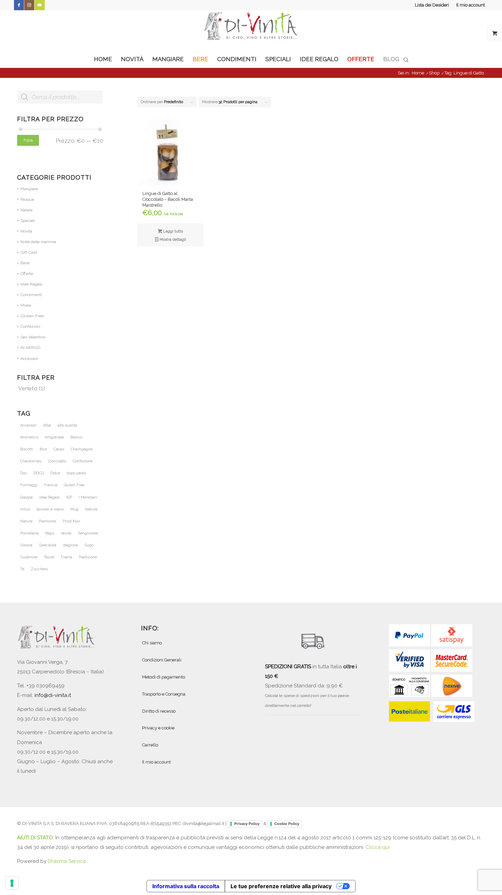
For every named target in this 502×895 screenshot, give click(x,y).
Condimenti (31, 294)
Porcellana (29, 533)
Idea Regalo (49, 497)
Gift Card (28, 252)
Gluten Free (74, 485)
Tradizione (88, 557)
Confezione (83, 461)
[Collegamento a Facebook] (19, 5)
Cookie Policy (286, 823)
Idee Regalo (31, 284)
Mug (74, 509)
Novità (26, 231)
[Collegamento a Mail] (39, 5)
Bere (24, 263)
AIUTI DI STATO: (36, 838)
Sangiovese (88, 533)
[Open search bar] (406, 59)
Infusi (25, 509)
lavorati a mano (50, 509)
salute (66, 533)
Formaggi (29, 485)
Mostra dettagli (172, 239)
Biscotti (26, 449)
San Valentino (32, 337)
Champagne (82, 449)
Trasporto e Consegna (163, 694)
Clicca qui (377, 847)
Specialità (47, 545)
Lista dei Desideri (432, 5)
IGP (69, 497)
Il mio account (470, 5)
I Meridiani (88, 497)
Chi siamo (152, 642)
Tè (22, 569)
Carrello (150, 744)
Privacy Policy (247, 823)
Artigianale (54, 437)
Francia (50, 485)
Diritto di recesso (159, 711)
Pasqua (27, 199)
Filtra (28, 140)
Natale (26, 210)
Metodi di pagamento (163, 677)
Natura (91, 509)
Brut (43, 449)
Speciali (27, 220)
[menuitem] (432, 5)
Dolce (55, 473)
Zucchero (39, 569)
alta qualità (67, 425)
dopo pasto (76, 473)
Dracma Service (67, 861)
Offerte (26, 273)
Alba (47, 425)
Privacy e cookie (158, 727)
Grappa (26, 497)
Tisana (66, 557)
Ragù (49, 533)
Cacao (59, 449)
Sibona (26, 545)
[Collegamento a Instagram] (29, 5)
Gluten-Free (32, 315)
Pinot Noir (71, 521)
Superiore (28, 557)
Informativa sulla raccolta (185, 886)
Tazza (49, 557)
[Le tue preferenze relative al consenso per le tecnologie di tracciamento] (11, 883)
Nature (26, 521)
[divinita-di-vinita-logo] (251, 30)
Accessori (29, 358)
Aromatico (29, 437)
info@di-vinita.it (52, 695)
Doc (23, 473)
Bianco (76, 437)
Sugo (89, 545)
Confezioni (30, 326)
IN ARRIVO (30, 347)
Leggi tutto (172, 231)
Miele (25, 305)
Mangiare (29, 188)
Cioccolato (57, 461)
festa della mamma (38, 241)
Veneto (28, 388)
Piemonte (47, 521)
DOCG (38, 473)
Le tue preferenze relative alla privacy (281, 886)
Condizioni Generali (161, 659)
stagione (70, 545)
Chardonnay (31, 461)
